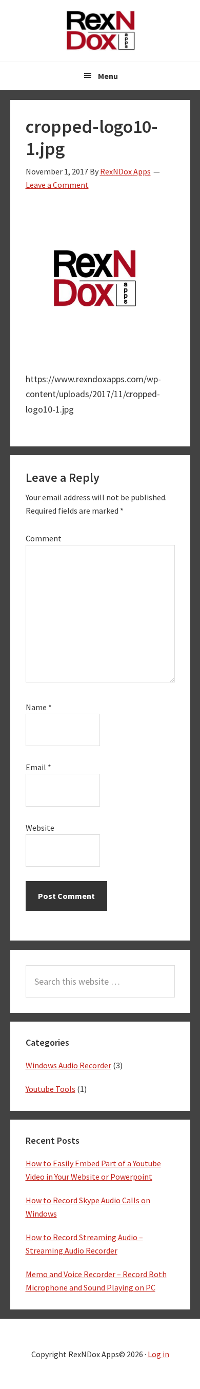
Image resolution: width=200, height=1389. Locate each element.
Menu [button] (108, 76)
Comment (44, 538)
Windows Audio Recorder (68, 1065)
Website (40, 828)
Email (38, 767)
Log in (158, 1354)
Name (39, 707)
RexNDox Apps (100, 30)
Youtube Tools (50, 1089)
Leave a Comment (57, 185)
